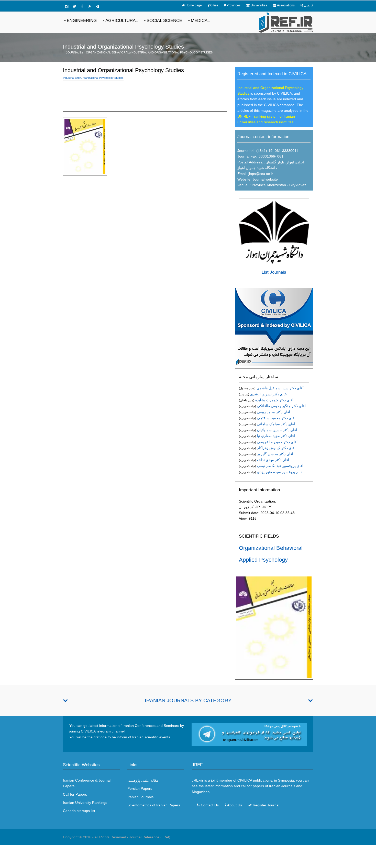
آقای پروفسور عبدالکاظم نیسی (280, 466)
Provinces (233, 5)
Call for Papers (75, 794)
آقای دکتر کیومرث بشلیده (274, 400)
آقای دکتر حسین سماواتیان (277, 430)
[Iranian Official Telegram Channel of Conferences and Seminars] (249, 734)
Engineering (82, 20)
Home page (193, 5)
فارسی (308, 5)
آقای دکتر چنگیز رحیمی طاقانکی (281, 406)
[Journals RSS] (90, 6)
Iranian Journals (140, 797)
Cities (214, 5)
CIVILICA (244, 780)
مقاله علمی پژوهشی (143, 780)
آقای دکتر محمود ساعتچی (276, 418)
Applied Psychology (263, 560)
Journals (73, 52)
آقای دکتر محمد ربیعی (273, 412)
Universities (259, 5)
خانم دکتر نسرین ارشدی (268, 394)
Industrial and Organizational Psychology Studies (172, 52)
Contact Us (210, 805)
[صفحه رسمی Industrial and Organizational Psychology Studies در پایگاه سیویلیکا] (274, 326)
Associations (286, 5)
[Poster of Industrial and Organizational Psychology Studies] (274, 627)
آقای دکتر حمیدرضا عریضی (277, 442)
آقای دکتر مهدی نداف (273, 460)
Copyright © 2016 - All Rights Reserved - (96, 837)
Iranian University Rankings (85, 802)
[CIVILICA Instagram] (67, 6)
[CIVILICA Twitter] (74, 6)
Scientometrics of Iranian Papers (153, 805)
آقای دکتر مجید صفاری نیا (276, 436)
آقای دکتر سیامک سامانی (276, 424)
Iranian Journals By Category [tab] (188, 700)
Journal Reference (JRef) (149, 837)
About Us (234, 805)
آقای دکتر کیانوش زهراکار (276, 448)
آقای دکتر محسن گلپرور (275, 454)
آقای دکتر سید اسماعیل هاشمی (280, 388)
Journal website (265, 179)
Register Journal (266, 805)
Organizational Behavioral (107, 52)
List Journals (274, 272)
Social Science (164, 20)
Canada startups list (79, 811)
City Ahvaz (297, 185)
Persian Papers (139, 788)
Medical (200, 20)
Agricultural (121, 20)
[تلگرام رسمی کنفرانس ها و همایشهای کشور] (97, 6)
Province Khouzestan (268, 185)
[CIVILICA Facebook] (82, 6)
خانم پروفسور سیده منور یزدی (280, 472)
